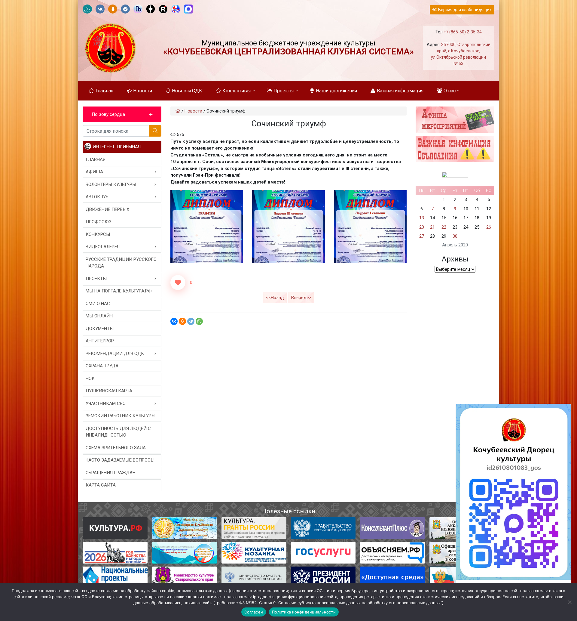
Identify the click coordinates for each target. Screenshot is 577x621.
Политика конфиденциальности (304, 612)
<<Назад (275, 297)
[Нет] (569, 602)
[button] (122, 114)
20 (421, 227)
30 (455, 236)
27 (421, 236)
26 (488, 227)
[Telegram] (190, 321)
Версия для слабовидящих (464, 9)
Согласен (253, 612)
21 (432, 227)
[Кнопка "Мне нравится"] (177, 282)
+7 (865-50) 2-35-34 (463, 31)
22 (443, 227)
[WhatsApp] (199, 321)
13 (421, 218)
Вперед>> (301, 297)
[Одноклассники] (182, 321)
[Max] (188, 9)
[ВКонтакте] (174, 321)
